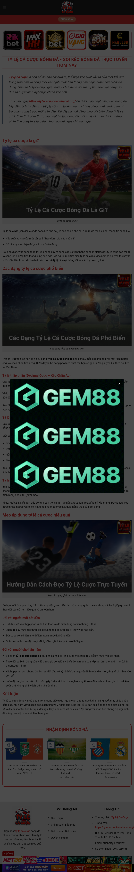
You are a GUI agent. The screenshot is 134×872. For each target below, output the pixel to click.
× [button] (119, 383)
